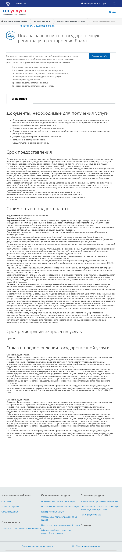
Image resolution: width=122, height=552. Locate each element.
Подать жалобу (99, 56)
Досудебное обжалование (15, 21)
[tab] (20, 99)
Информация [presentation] (19, 99)
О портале (6, 502)
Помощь (86, 525)
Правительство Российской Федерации (60, 507)
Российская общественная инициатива (99, 502)
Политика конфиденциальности (37, 546)
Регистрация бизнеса (91, 515)
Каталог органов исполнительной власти (21, 529)
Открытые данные (9, 512)
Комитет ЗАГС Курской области (71, 21)
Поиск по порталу (10, 507)
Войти (112, 12)
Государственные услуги (52, 512)
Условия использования (88, 546)
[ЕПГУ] (13, 14)
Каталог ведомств (42, 21)
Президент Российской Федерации (58, 502)
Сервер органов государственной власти (60, 525)
